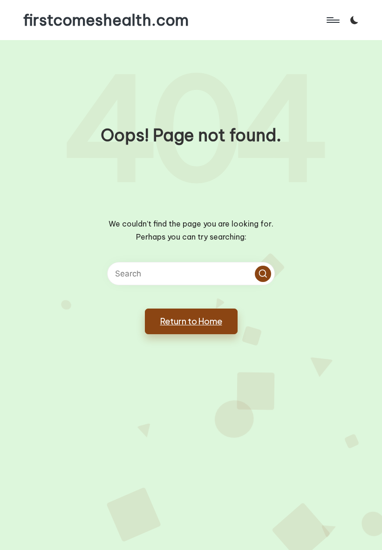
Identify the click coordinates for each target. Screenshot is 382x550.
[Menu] (332, 20)
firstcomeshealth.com (106, 20)
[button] (263, 274)
